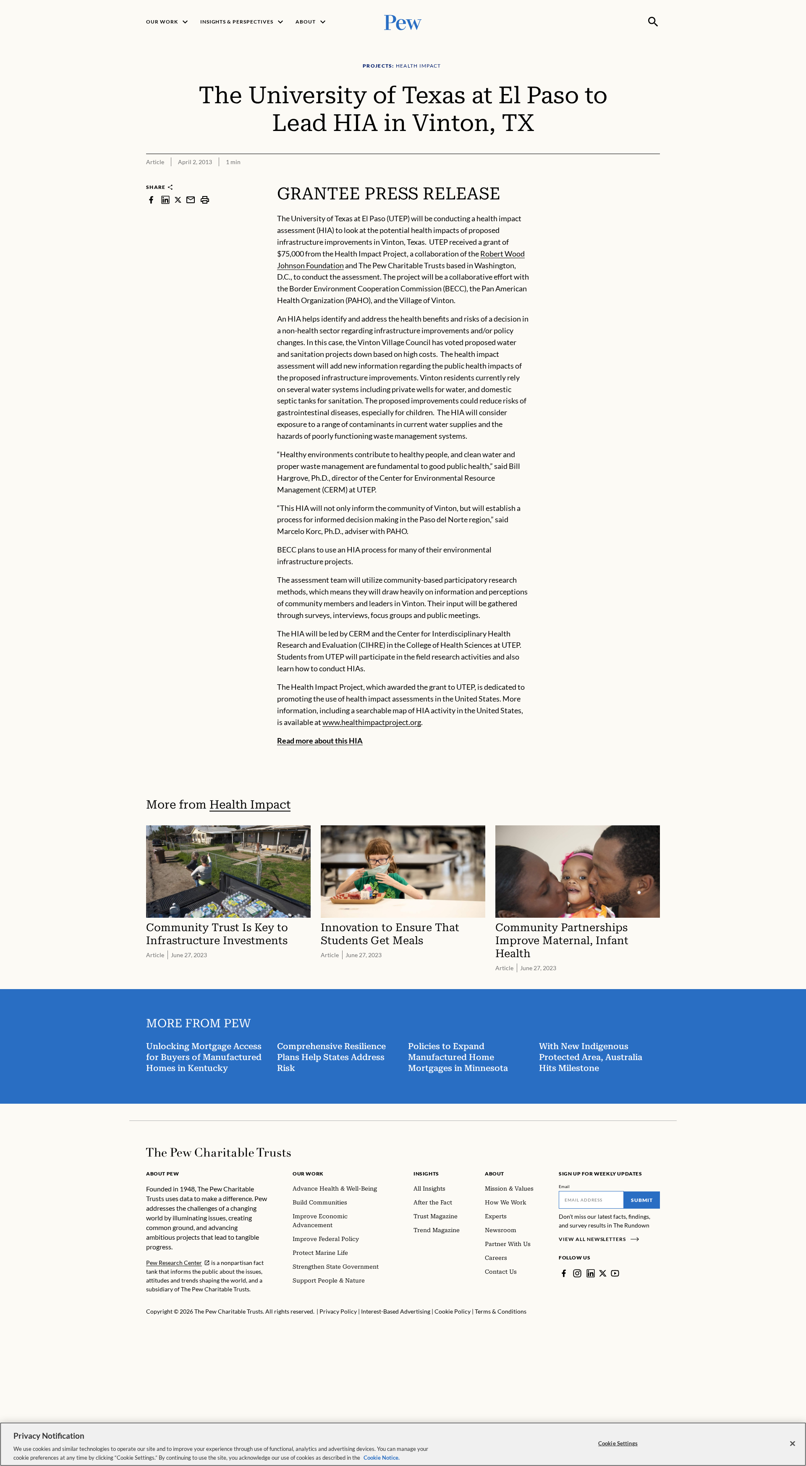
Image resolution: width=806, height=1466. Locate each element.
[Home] (218, 1152)
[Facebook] (564, 1273)
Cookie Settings (618, 1443)
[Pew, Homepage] (403, 21)
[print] (205, 199)
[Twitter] (603, 1273)
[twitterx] (178, 199)
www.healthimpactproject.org (371, 722)
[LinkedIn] (591, 1273)
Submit (642, 1200)
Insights (426, 1173)
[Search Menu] (653, 22)
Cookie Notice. (382, 1457)
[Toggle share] (655, 178)
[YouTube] (615, 1273)
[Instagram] (577, 1273)
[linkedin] (165, 199)
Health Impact (249, 805)
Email (564, 1186)
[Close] (792, 1444)
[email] (191, 199)
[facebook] (151, 199)
